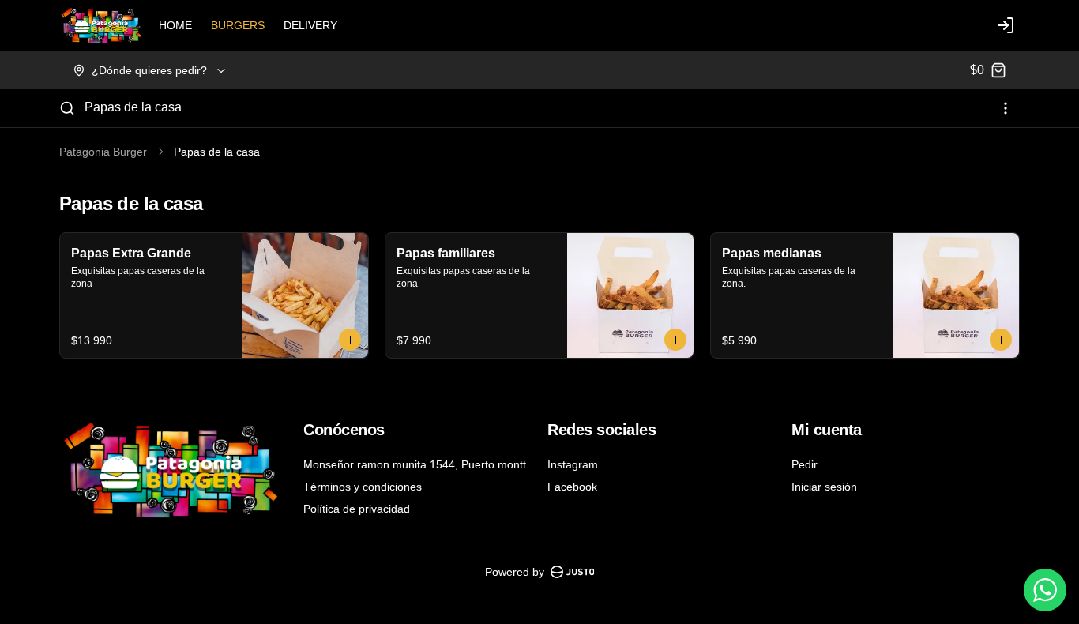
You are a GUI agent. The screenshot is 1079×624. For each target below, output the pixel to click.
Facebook (572, 486)
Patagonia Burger (103, 151)
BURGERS (238, 25)
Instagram (572, 464)
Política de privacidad (356, 508)
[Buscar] (67, 108)
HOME (175, 25)
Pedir (804, 464)
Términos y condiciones (362, 486)
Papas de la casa (133, 107)
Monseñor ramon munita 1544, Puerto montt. (416, 464)
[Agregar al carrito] (350, 340)
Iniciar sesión (824, 486)
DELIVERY (310, 25)
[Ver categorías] (1005, 108)
